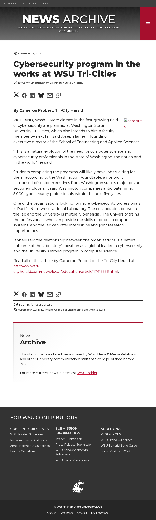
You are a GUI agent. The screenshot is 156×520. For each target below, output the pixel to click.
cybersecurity (26, 309)
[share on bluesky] (41, 96)
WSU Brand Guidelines (116, 440)
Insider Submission (68, 439)
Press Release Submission (74, 444)
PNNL (39, 309)
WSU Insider (87, 373)
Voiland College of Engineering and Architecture (74, 309)
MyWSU (82, 513)
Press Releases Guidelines (28, 440)
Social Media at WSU (115, 451)
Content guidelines (29, 429)
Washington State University (25, 3)
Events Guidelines (23, 451)
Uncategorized (41, 304)
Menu (148, 23)
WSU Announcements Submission (71, 452)
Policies (67, 513)
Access (51, 513)
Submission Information (67, 431)
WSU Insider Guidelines (26, 434)
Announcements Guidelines (30, 446)
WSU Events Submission (73, 460)
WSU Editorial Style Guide (119, 445)
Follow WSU (100, 513)
